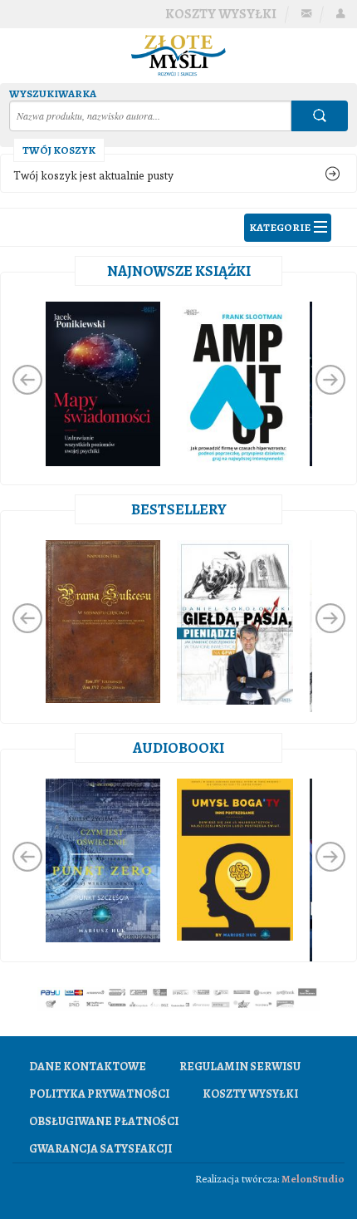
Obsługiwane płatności (103, 1121)
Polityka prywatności (99, 1094)
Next (330, 380)
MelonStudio (313, 1179)
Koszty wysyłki (220, 14)
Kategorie (280, 227)
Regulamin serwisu (240, 1066)
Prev (27, 380)
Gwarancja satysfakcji (100, 1149)
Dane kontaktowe (87, 1066)
